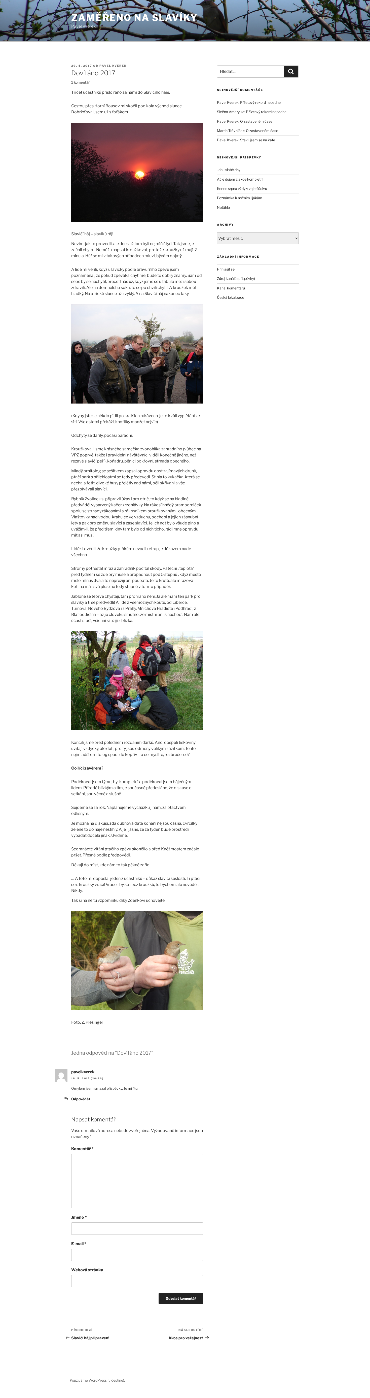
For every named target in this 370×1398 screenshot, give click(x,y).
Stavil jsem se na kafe (257, 140)
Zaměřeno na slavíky (134, 17)
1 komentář (80, 82)
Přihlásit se (226, 269)
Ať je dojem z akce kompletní (240, 179)
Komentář (82, 1148)
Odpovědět (80, 1099)
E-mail (78, 1243)
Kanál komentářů (231, 288)
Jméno (79, 1217)
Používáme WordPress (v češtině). (97, 1380)
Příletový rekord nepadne (260, 102)
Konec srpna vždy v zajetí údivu (242, 188)
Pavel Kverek (113, 66)
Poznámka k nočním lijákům (239, 198)
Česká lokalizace (230, 297)
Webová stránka (87, 1270)
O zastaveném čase (256, 121)
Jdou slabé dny (228, 170)
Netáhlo (223, 207)
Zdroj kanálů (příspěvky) (236, 278)
